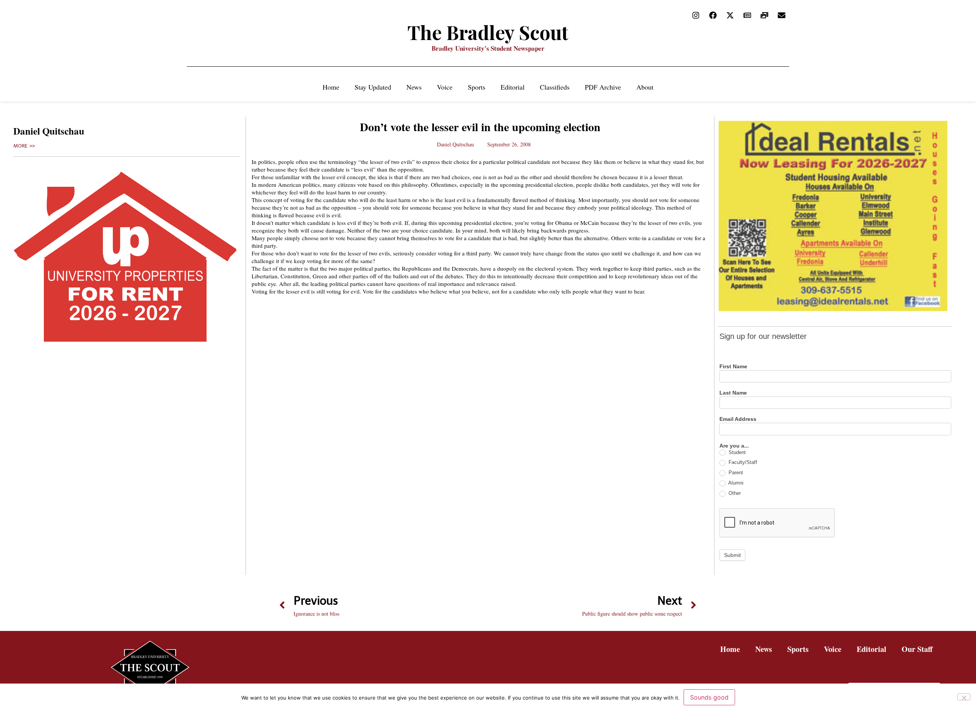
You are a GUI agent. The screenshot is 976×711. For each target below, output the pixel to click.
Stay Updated (373, 86)
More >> (24, 146)
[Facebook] (713, 15)
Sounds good (709, 697)
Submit (732, 555)
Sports (476, 86)
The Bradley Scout (488, 32)
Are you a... (734, 446)
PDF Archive (603, 86)
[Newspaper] (747, 15)
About (644, 86)
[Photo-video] (764, 15)
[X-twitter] (730, 15)
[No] (963, 696)
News (414, 86)
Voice (445, 86)
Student (736, 452)
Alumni (735, 483)
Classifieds (555, 86)
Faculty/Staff (742, 462)
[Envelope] (781, 15)
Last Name (733, 393)
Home (331, 86)
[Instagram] (695, 15)
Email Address (737, 419)
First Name (733, 366)
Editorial (513, 86)
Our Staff (917, 649)
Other (734, 493)
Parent (735, 472)
